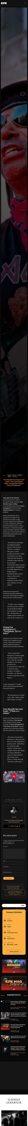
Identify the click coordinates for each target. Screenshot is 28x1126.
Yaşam (25, 1007)
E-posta (6, 866)
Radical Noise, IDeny (12, 932)
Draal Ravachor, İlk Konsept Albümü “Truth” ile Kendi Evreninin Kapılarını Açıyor (18, 1048)
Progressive (13, 1052)
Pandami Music (11, 938)
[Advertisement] (14, 1076)
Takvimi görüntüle (14, 951)
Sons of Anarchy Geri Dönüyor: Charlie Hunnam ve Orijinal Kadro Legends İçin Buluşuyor (19, 1014)
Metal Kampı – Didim (12, 944)
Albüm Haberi (19, 1052)
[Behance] (13, 826)
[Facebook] (19, 826)
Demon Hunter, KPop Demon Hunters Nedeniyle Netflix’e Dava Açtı (18, 1003)
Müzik (14, 475)
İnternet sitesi (7, 872)
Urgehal (9, 926)
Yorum (5, 846)
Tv (16, 1019)
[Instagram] (11, 826)
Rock (18, 1040)
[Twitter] (8, 826)
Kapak (9, 475)
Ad (4, 861)
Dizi (11, 1019)
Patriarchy (9, 920)
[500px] (15, 826)
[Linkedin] (17, 826)
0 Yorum (14, 476)
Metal (12, 1053)
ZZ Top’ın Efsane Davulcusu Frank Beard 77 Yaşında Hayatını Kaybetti (18, 1026)
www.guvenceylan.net (14, 822)
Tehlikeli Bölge (20, 1007)
